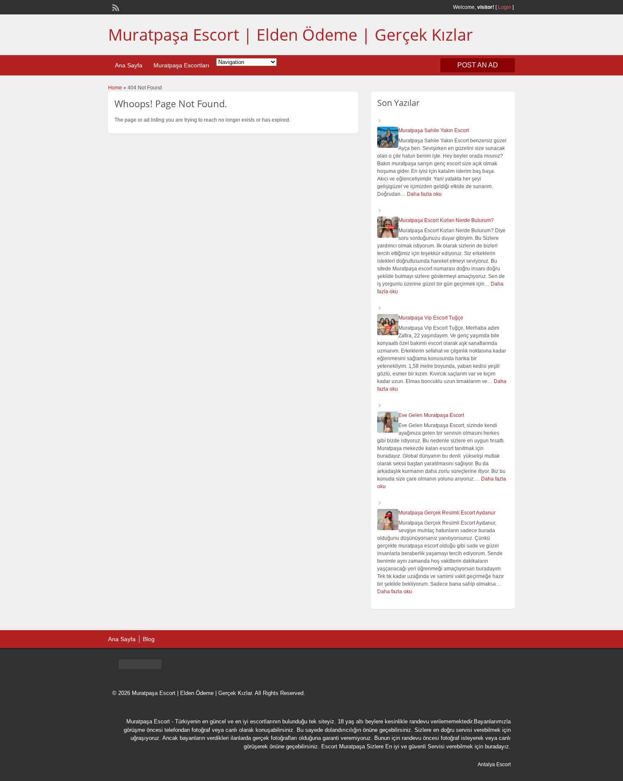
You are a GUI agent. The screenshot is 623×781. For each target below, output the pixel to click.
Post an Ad (477, 65)
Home (115, 88)
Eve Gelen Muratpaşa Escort (431, 415)
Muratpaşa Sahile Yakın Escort (433, 130)
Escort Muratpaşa (343, 746)
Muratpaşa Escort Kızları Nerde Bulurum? (446, 220)
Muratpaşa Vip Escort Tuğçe (430, 318)
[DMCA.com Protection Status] (140, 667)
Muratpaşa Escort (148, 721)
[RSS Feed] (114, 6)
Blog (149, 639)
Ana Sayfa (128, 65)
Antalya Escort (494, 764)
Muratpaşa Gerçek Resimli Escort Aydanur (446, 513)
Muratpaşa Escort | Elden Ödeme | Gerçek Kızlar (290, 34)
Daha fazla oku (424, 194)
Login (504, 7)
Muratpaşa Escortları (181, 65)
